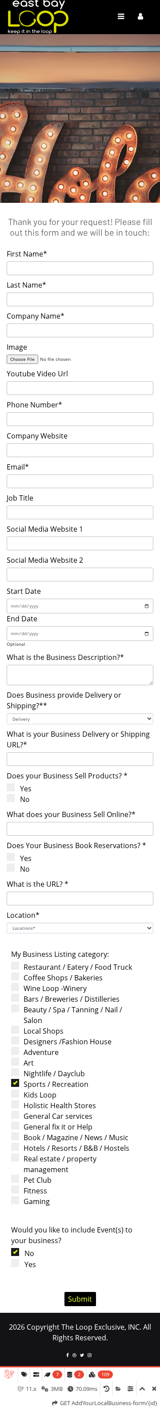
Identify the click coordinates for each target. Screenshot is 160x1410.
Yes (26, 789)
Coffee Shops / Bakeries (63, 978)
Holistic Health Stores (60, 1105)
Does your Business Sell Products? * (67, 776)
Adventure (41, 1052)
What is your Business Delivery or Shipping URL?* (78, 739)
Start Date (24, 591)
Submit (80, 1299)
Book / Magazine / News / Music (76, 1137)
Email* (18, 467)
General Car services (58, 1116)
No (25, 799)
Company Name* (35, 316)
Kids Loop (40, 1095)
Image (17, 347)
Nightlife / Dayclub (54, 1073)
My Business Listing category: (60, 954)
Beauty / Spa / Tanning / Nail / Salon (73, 1015)
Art (29, 1063)
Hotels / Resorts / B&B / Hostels (76, 1148)
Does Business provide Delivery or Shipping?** (64, 700)
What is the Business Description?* (65, 657)
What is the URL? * (37, 884)
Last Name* (26, 285)
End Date (22, 619)
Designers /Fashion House (68, 1042)
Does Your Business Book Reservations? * (76, 845)
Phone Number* (34, 405)
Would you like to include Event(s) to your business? (71, 1235)
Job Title (20, 498)
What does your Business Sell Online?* (71, 814)
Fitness (35, 1191)
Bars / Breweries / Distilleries (72, 999)
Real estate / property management (60, 1164)
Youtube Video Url (37, 374)
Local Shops (44, 1031)
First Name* (27, 254)
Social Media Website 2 (45, 560)
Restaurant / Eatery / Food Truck (78, 967)
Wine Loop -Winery (55, 988)
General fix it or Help (58, 1127)
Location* (23, 915)
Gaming (37, 1201)
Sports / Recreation (56, 1084)
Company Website (37, 436)
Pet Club (38, 1180)
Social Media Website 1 (45, 529)
